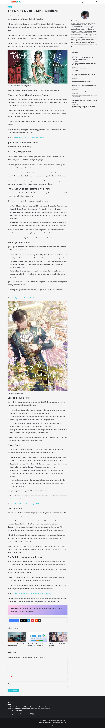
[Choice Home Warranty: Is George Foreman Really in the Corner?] (37, 637)
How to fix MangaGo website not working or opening (33, 593)
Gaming (81, 2)
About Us (41, 722)
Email (10, 683)
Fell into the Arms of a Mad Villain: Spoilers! (30, 138)
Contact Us (48, 722)
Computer (65, 2)
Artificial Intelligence (42, 2)
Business (52, 2)
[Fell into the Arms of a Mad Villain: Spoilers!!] (58, 637)
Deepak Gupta (12, 15)
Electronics (74, 2)
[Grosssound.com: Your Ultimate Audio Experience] (17, 637)
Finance (59, 2)
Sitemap (63, 722)
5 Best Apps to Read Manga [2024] (27, 504)
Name (10, 677)
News (33, 2)
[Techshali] (14, 2)
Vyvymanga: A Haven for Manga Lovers (28, 298)
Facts (92, 2)
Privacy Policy (56, 722)
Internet (87, 2)
